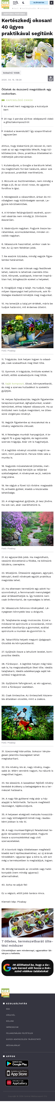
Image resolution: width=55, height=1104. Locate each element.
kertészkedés (29, 8)
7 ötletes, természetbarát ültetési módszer (27, 943)
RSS (8, 1009)
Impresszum (12, 1027)
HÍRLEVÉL (10, 1015)
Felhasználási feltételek (19, 1033)
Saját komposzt (14, 383)
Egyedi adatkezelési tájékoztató (23, 1039)
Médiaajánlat (13, 1045)
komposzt (45, 8)
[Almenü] (15, 2)
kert (16, 8)
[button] (51, 8)
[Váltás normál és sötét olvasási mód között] (23, 3)
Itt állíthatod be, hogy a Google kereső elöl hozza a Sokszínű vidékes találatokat (31, 968)
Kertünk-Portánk (14, 14)
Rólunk (10, 1021)
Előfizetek (39, 2)
